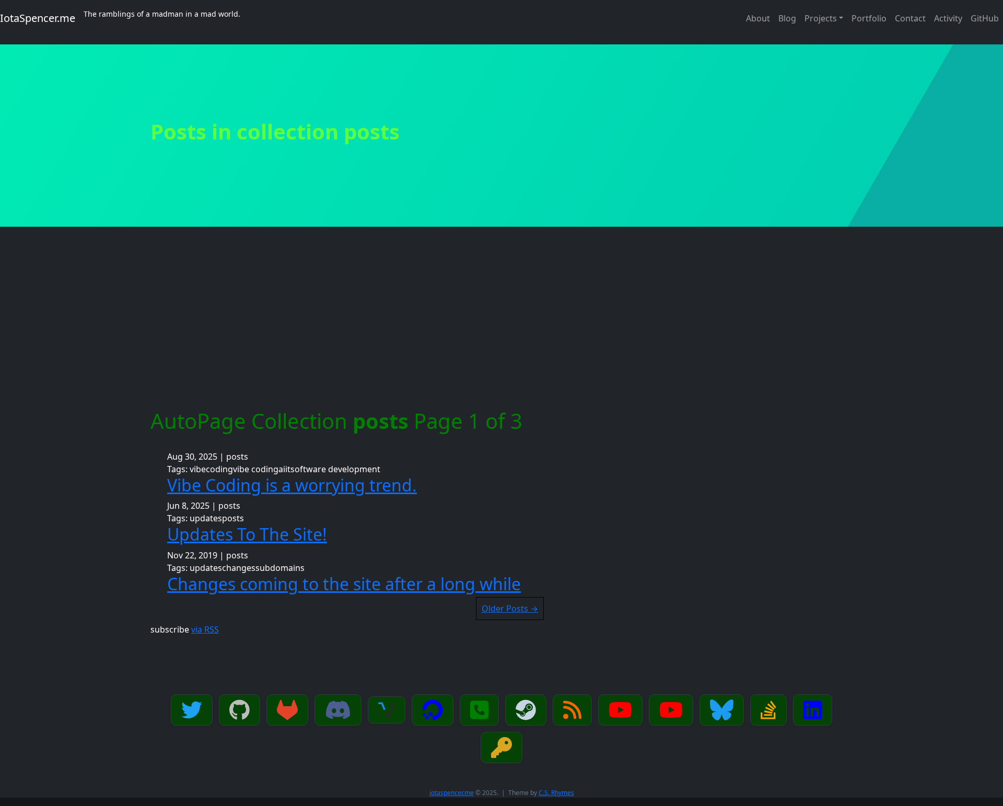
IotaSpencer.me (37, 18)
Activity (948, 18)
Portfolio (869, 18)
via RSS (205, 629)
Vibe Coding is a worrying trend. (292, 485)
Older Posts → (510, 608)
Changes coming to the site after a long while (344, 584)
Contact (910, 18)
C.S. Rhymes (556, 792)
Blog (787, 18)
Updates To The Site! (247, 534)
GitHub (985, 18)
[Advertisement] (501, 330)
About (758, 18)
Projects (820, 18)
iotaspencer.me (451, 792)
